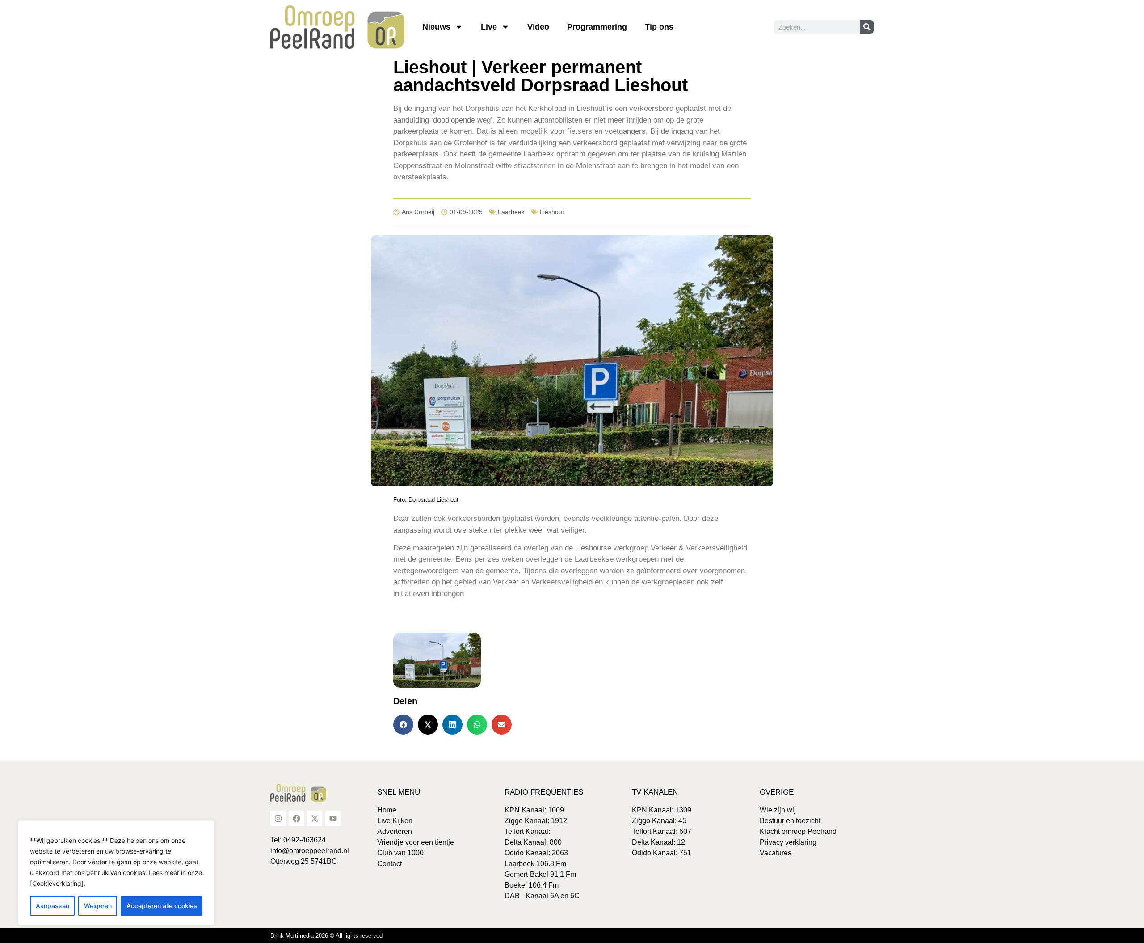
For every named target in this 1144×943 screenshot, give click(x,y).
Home (386, 810)
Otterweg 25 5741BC (303, 861)
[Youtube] (333, 818)
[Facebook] (296, 818)
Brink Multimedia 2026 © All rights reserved (326, 935)
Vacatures (775, 853)
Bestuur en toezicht (790, 821)
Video (538, 26)
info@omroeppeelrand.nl (309, 850)
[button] (403, 725)
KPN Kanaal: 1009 (534, 810)
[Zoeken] (867, 27)
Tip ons (659, 26)
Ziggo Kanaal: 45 (659, 821)
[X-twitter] (314, 818)
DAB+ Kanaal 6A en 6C (542, 896)
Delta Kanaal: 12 (658, 842)
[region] (116, 872)
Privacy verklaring (788, 842)
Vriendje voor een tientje (415, 842)
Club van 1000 (400, 853)
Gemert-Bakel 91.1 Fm (540, 874)
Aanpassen (52, 905)
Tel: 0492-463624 (298, 840)
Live (489, 26)
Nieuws (436, 26)
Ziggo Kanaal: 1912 (536, 821)
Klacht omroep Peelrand (798, 831)
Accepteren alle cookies (161, 905)
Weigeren (98, 905)
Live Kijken (394, 821)
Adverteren (394, 831)
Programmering (597, 26)
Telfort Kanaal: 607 (661, 831)
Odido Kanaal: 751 (661, 853)
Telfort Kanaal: (527, 831)
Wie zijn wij (778, 810)
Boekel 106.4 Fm (532, 885)
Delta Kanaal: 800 (533, 842)
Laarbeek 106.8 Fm (535, 863)
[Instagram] (278, 818)
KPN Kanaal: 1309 (661, 810)
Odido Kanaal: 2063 (536, 853)
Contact (389, 863)
